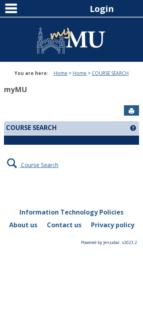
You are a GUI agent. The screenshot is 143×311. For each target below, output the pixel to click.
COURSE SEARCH (110, 73)
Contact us (64, 224)
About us (23, 224)
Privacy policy (112, 224)
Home (61, 73)
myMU (15, 89)
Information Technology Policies (71, 212)
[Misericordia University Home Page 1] (71, 37)
